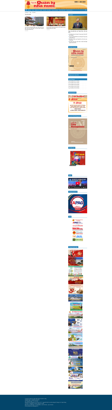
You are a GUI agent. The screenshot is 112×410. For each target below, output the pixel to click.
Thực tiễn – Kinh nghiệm (47, 10)
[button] (85, 10)
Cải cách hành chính (62, 10)
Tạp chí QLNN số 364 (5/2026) (73, 86)
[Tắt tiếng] (83, 187)
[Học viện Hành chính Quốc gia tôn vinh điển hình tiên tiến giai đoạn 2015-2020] (56, 21)
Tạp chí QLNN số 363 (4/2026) (73, 87)
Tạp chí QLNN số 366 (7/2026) (73, 82)
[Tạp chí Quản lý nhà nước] (56, 4)
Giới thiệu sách (72, 147)
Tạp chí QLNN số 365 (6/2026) (73, 84)
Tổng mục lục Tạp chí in (74, 74)
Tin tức (33, 10)
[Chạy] (69, 187)
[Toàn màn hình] (85, 187)
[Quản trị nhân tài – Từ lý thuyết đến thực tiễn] (77, 160)
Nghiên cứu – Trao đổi (38, 10)
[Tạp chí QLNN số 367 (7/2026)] (77, 59)
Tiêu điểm (71, 14)
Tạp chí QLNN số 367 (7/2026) (77, 67)
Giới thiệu (29, 10)
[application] (77, 183)
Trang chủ (26, 12)
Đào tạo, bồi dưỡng (55, 10)
